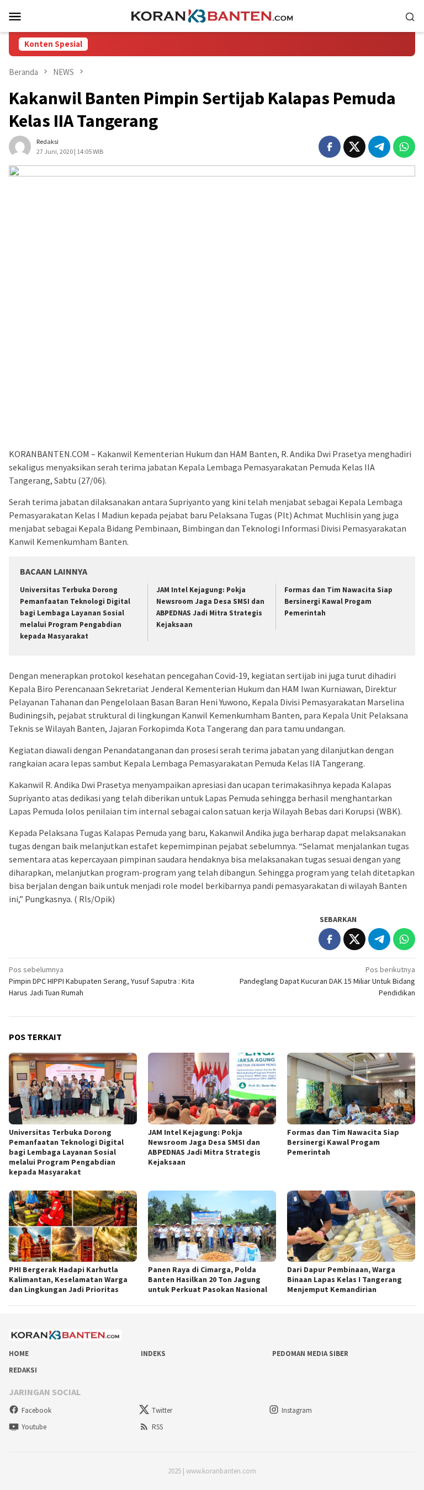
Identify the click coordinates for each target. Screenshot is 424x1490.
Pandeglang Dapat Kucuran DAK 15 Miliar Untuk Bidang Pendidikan (327, 981)
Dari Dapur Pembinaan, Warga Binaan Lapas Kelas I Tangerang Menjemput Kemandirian (344, 1279)
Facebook (36, 1410)
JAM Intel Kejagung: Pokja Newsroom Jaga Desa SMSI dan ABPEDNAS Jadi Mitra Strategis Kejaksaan (204, 1147)
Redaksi (23, 1370)
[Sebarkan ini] (330, 147)
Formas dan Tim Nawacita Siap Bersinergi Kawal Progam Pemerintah (338, 601)
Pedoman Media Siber (310, 1353)
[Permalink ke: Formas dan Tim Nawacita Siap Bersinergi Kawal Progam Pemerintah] (351, 1088)
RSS (157, 1427)
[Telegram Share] (379, 147)
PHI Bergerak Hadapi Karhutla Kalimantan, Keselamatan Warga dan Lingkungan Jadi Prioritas (68, 1279)
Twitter (162, 1410)
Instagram (297, 1410)
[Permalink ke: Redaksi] (20, 146)
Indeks (153, 1353)
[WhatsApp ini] (404, 147)
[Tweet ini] (354, 147)
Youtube (34, 1427)
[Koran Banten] (212, 15)
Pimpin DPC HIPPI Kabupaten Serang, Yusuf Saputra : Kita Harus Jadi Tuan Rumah (101, 981)
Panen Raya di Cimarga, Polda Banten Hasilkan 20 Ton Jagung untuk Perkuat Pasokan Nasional (207, 1279)
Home (19, 1353)
